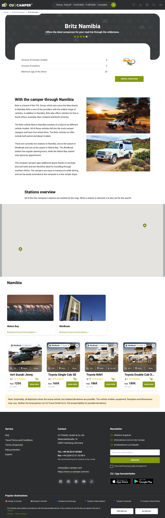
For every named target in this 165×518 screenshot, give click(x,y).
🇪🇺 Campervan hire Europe (66, 501)
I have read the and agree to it (130, 466)
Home (6, 12)
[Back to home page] (20, 4)
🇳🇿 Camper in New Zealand (95, 501)
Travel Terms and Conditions (19, 440)
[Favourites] (133, 4)
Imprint (8, 454)
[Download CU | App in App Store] (120, 481)
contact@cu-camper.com (70, 467)
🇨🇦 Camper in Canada (13, 501)
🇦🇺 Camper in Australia (122, 501)
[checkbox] (111, 466)
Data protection (12, 449)
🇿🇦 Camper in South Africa (150, 501)
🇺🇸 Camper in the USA (39, 501)
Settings (10, 514)
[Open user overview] (140, 4)
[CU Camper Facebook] (61, 481)
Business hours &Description (21, 332)
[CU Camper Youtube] (84, 481)
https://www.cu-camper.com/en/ (73, 471)
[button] (113, 4)
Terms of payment (14, 445)
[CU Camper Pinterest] (68, 481)
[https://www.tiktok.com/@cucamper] (91, 481)
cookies (10, 510)
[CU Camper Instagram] (76, 481)
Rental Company (18, 12)
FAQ (7, 435)
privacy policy (130, 466)
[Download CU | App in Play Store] (143, 481)
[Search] (154, 4)
